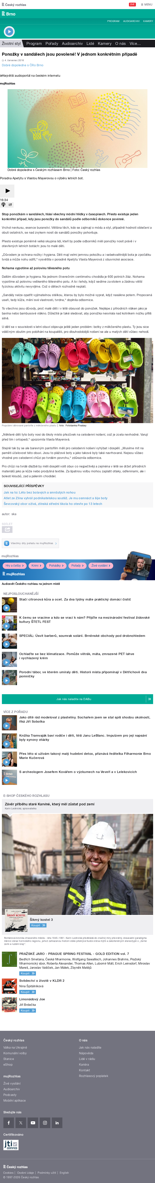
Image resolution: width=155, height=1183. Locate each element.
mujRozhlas (10, 556)
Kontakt (84, 1070)
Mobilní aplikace (14, 1100)
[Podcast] (3, 205)
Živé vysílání (99, 565)
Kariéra (84, 1064)
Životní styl (11, 43)
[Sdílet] (10, 205)
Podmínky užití (47, 1172)
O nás (120, 43)
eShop (7, 1064)
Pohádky (55, 565)
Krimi (35, 565)
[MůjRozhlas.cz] (7, 84)
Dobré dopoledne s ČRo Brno (22, 65)
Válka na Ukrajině (15, 1047)
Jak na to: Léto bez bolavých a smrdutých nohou (39, 492)
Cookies (8, 1172)
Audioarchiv (131, 21)
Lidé (90, 43)
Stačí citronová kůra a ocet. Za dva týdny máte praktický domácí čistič (75, 599)
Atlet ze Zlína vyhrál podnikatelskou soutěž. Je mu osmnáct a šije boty (56, 498)
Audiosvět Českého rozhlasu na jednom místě (31, 583)
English (64, 1172)
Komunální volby (15, 1053)
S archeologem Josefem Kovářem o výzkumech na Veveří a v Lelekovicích (78, 772)
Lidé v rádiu (87, 1059)
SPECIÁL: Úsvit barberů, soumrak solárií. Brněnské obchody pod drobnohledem (82, 636)
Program (113, 21)
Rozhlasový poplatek (93, 1076)
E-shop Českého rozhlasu (26, 796)
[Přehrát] (7, 191)
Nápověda (86, 1053)
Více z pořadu (15, 712)
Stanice (8, 1059)
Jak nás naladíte (90, 1047)
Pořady (52, 43)
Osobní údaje (25, 1172)
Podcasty (10, 1095)
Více (135, 43)
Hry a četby (13, 565)
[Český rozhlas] (14, 4)
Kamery (148, 21)
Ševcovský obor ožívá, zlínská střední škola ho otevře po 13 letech (53, 504)
